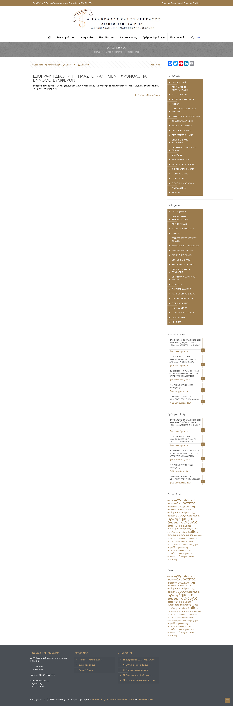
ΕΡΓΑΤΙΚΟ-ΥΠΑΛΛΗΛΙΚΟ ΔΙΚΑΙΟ (184, 148)
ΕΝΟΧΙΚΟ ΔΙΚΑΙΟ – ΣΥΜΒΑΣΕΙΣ (181, 141)
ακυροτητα (186, 502)
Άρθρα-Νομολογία (113, 51)
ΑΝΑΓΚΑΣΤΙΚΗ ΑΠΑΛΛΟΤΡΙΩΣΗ (180, 88)
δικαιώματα (185, 525)
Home (97, 51)
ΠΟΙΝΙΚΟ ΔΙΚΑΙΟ (180, 173)
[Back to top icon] (220, 700)
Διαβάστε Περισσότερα (149, 95)
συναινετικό (173, 556)
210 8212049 (87, 3)
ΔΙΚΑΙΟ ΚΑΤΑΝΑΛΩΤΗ (182, 120)
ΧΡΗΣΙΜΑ (176, 192)
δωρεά (194, 528)
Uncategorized (179, 82)
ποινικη (187, 550)
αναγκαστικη (186, 506)
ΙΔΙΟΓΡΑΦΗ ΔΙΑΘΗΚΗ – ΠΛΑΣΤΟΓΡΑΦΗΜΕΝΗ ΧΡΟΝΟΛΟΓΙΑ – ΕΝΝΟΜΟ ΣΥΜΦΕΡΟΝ (91, 78)
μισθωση (170, 538)
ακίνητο (171, 503)
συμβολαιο (188, 553)
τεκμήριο (184, 557)
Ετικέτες (69, 64)
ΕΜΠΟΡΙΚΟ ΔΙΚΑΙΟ (181, 130)
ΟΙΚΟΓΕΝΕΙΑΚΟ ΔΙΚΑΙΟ (183, 169)
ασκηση (171, 515)
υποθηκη (172, 559)
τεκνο (191, 556)
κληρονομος (186, 534)
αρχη (193, 512)
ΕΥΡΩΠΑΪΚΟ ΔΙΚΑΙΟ (181, 159)
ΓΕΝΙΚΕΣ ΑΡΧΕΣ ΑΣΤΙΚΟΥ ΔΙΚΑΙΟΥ (184, 110)
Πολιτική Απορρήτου (172, 3)
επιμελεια (182, 532)
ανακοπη (171, 509)
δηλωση (172, 519)
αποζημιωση (173, 512)
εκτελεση (172, 532)
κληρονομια (173, 534)
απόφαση (185, 512)
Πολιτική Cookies (192, 3)
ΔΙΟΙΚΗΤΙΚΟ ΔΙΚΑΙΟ (182, 125)
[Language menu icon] (198, 37)
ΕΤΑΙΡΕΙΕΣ (177, 154)
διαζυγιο (189, 522)
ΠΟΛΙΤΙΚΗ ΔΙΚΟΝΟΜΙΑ (183, 183)
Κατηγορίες (53, 64)
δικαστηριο (173, 528)
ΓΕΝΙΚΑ (175, 104)
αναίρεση (172, 506)
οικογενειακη (186, 544)
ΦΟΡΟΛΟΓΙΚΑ (178, 187)
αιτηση (189, 499)
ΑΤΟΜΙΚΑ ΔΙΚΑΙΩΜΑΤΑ (183, 99)
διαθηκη (173, 525)
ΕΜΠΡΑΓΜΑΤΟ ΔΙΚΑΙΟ (182, 135)
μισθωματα (198, 535)
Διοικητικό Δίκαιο (87, 664)
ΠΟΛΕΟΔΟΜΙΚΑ (179, 178)
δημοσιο (186, 518)
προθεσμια (174, 553)
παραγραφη (183, 548)
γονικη (196, 515)
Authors (84, 64)
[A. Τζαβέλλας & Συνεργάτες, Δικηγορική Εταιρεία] (116, 19)
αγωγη (178, 499)
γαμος (180, 515)
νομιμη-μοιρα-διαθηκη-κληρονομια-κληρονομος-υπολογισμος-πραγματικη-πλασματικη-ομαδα (183, 541)
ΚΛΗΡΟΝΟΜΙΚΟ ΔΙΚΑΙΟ (183, 164)
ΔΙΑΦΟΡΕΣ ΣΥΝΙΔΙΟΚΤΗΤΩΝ (186, 116)
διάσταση (173, 522)
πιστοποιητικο (175, 550)
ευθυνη (194, 531)
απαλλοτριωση (184, 509)
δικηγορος (185, 528)
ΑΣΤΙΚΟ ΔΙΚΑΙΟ (179, 94)
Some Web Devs (145, 699)
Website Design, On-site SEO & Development (113, 699)
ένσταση (170, 500)
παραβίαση (173, 547)
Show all (156, 64)
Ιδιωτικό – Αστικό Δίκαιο (90, 659)
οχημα (194, 544)
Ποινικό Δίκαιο (86, 670)
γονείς (188, 515)
